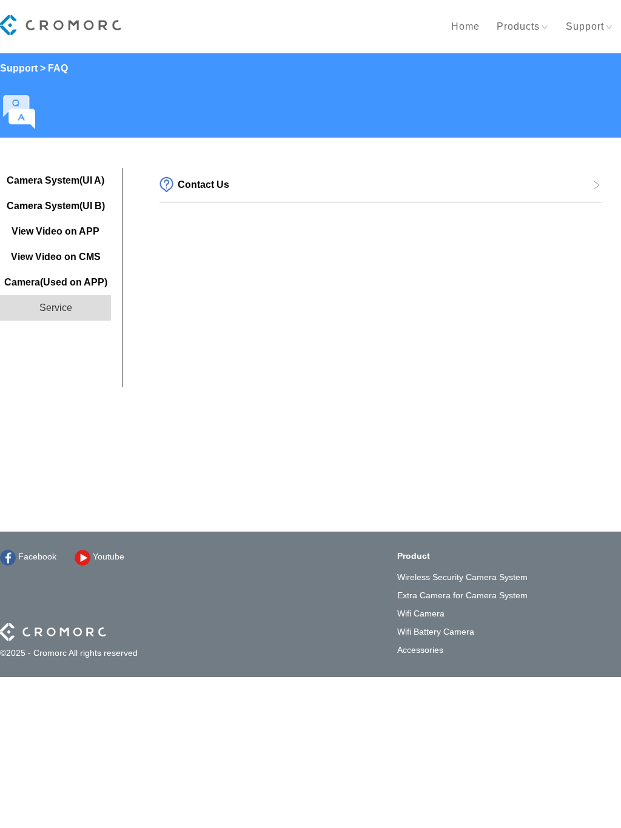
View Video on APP (55, 231)
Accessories (420, 650)
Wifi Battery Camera (435, 631)
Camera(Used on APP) (55, 282)
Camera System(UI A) (55, 180)
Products (518, 26)
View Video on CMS (56, 257)
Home (465, 26)
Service (55, 307)
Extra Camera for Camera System (462, 595)
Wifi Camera (421, 613)
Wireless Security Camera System (462, 577)
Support (585, 26)
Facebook (36, 556)
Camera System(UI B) (56, 206)
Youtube (107, 556)
